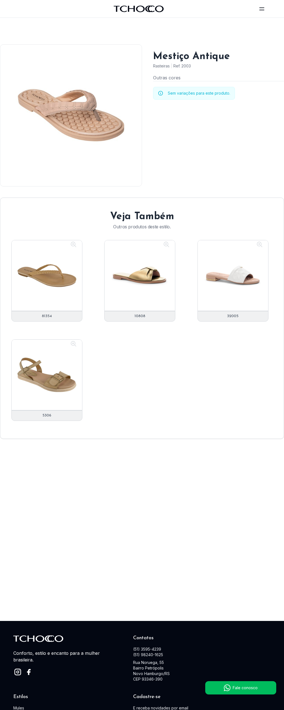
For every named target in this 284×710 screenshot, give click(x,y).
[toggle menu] (261, 9)
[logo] (139, 9)
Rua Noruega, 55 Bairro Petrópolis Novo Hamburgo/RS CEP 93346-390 (151, 670)
